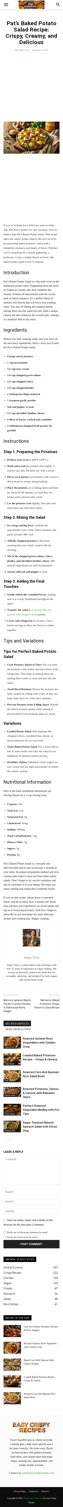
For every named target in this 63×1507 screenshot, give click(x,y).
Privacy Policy (20, 1491)
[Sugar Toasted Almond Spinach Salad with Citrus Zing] (12, 1126)
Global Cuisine (10, 1095)
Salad (6, 1081)
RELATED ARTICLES (17, 1023)
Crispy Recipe (10, 1047)
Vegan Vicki (24, 50)
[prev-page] (6, 1140)
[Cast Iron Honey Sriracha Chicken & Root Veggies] (12, 1331)
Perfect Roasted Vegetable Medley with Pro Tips (41, 1110)
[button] (6, 4)
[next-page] (11, 1140)
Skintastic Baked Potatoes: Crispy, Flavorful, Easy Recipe (46, 1004)
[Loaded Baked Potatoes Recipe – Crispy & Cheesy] (12, 1059)
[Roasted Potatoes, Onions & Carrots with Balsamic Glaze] (12, 1092)
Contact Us (33, 1491)
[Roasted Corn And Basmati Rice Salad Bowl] (12, 1076)
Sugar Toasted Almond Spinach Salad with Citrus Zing (40, 1126)
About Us (45, 1491)
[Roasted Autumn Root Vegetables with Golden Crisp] (12, 1043)
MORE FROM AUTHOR (18, 1029)
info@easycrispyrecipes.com (38, 1472)
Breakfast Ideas (10, 1131)
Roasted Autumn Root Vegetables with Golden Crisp (39, 1042)
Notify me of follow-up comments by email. (27, 1232)
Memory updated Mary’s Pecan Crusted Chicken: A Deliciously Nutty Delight (17, 1006)
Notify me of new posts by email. (22, 1237)
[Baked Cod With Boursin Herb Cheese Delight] (12, 1365)
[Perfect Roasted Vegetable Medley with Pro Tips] (12, 1110)
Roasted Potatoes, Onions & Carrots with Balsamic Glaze (40, 1093)
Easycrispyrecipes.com (33, 1498)
